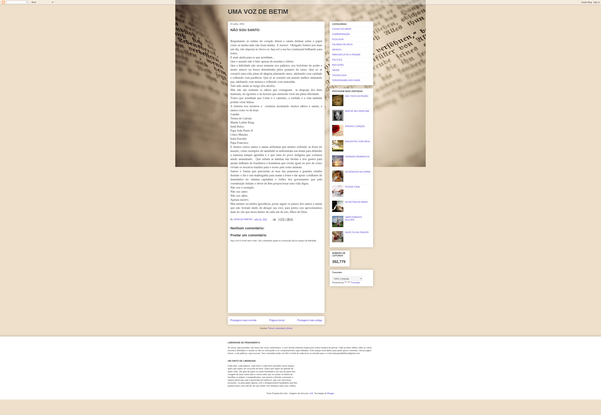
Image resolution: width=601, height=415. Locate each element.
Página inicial (277, 320)
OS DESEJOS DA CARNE (357, 172)
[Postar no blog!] (282, 219)
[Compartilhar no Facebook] (288, 219)
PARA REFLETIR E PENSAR (346, 54)
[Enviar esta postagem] (274, 219)
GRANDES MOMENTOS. (357, 156)
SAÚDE (335, 70)
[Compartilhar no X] (285, 219)
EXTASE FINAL (352, 187)
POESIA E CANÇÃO (355, 126)
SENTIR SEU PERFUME (357, 111)
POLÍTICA (337, 60)
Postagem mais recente (243, 320)
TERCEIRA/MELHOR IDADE (346, 80)
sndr (311, 393)
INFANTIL (337, 49)
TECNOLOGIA (339, 75)
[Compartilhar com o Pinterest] (291, 219)
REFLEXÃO (338, 65)
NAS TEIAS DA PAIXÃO (356, 96)
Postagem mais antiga (309, 320)
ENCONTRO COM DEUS (357, 141)
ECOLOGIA (338, 39)
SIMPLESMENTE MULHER (353, 218)
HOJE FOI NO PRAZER (357, 232)
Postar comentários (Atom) (280, 328)
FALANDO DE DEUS (342, 44)
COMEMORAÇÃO (341, 34)
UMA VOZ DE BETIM (258, 11)
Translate (355, 282)
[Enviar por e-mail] (279, 219)
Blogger (330, 393)
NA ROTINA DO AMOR (356, 202)
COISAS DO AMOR (341, 29)
